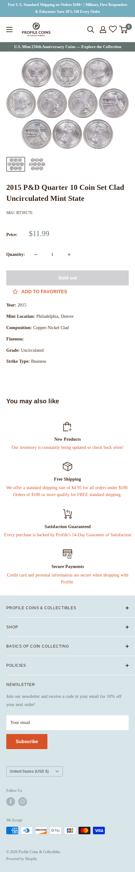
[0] (123, 29)
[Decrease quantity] (35, 254)
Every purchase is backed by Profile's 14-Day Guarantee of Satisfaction (67, 535)
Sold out (67, 277)
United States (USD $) (29, 771)
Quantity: (15, 254)
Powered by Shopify (21, 859)
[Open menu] (9, 29)
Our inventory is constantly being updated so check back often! (68, 447)
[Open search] (90, 29)
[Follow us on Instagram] (22, 801)
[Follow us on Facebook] (10, 801)
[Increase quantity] (69, 254)
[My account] (103, 29)
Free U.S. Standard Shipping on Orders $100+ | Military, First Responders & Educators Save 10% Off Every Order (67, 8)
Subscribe (27, 741)
